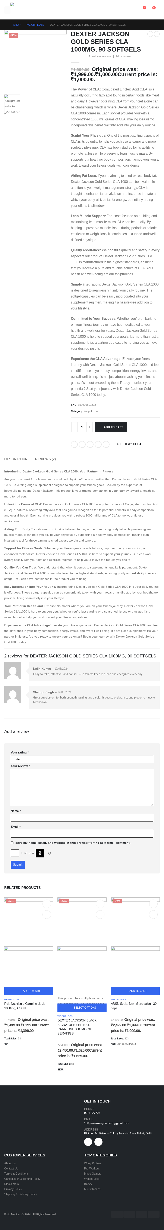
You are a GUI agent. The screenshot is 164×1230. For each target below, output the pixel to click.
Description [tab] (16, 459)
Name (16, 811)
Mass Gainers (92, 1173)
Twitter (82, 444)
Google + (98, 444)
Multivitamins (92, 1189)
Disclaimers (11, 1184)
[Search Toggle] (122, 10)
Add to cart (113, 427)
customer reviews (100, 56)
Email (106, 444)
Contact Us (11, 1168)
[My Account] (131, 10)
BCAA (88, 1184)
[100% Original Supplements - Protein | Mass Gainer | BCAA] (19, 10)
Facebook (74, 444)
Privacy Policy (13, 1189)
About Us (10, 1163)
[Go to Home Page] (5, 25)
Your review (20, 766)
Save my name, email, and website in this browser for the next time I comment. (72, 842)
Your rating (20, 752)
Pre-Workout (92, 1168)
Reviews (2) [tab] (45, 459)
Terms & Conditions (16, 1173)
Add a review (123, 56)
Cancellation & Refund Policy (22, 1178)
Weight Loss (91, 411)
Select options (85, 1007)
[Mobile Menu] (7, 10)
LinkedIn (90, 444)
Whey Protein (92, 1163)
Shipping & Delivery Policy (20, 1194)
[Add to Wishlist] (47, 904)
